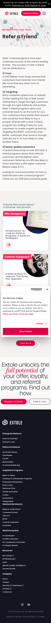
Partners (6, 588)
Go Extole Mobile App (11, 465)
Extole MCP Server (9, 452)
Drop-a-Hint (7, 485)
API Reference (8, 559)
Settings (39, 323)
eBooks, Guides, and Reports (14, 565)
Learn (4, 562)
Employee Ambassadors (12, 482)
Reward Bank (7, 462)
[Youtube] (28, 604)
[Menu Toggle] (44, 13)
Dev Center (7, 555)
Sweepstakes (7, 501)
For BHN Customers (10, 539)
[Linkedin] (22, 604)
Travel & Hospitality (10, 522)
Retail (4, 519)
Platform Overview (10, 438)
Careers (5, 582)
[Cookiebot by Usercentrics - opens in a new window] (31, 289)
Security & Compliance (12, 585)
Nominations (7, 498)
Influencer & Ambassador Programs (17, 478)
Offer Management (15, 213)
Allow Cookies (25, 331)
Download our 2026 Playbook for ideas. (29, 5)
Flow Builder (7, 455)
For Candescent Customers (13, 542)
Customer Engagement (17, 256)
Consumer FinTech (10, 512)
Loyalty (5, 495)
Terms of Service (20, 314)
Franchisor (6, 525)
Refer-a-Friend (8, 475)
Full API (5, 458)
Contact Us (7, 592)
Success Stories (8, 568)
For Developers (8, 535)
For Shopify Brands (10, 545)
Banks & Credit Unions (11, 509)
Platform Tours (8, 442)
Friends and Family (10, 491)
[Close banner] (47, 289)
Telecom (6, 515)
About (5, 579)
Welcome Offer (8, 488)
